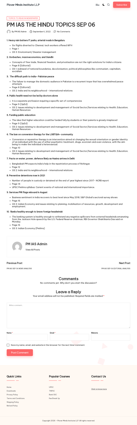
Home (9, 387)
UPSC (51, 387)
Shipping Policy (13, 402)
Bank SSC (53, 395)
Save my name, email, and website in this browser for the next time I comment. (48, 345)
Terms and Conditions (16, 398)
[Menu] (97, 5)
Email (53, 333)
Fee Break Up (54, 398)
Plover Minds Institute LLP (23, 4)
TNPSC (52, 391)
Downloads (11, 391)
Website (94, 333)
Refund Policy (12, 406)
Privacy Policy (12, 395)
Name (10, 333)
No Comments (63, 32)
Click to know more (99, 389)
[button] (121, 5)
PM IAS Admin (36, 244)
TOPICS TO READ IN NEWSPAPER (23, 18)
